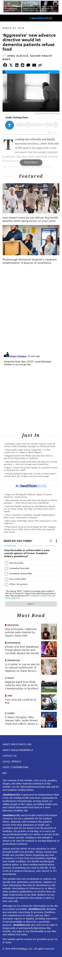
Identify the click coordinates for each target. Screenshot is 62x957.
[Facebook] (5, 66)
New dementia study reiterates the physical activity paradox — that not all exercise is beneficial (30, 463)
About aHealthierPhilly (18, 750)
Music (10, 678)
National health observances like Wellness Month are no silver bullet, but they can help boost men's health (29, 509)
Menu (56, 18)
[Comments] (28, 66)
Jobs (9, 695)
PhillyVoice (7, 18)
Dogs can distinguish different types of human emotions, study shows (28, 495)
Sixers (10, 713)
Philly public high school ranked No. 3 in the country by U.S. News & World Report (27, 451)
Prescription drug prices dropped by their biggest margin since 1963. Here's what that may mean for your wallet (30, 529)
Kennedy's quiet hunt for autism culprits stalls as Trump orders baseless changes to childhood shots (30, 445)
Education (13, 625)
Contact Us (10, 756)
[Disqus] (31, 308)
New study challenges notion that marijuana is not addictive (30, 522)
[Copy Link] (40, 66)
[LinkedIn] (16, 66)
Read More (31, 162)
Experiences (14, 642)
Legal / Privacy (12, 761)
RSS (5, 773)
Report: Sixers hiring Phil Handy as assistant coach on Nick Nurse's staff (30, 469)
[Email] (34, 66)
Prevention (13, 660)
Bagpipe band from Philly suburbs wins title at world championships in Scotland (28, 457)
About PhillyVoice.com (17, 744)
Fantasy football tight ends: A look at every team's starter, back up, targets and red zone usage (30, 475)
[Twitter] (11, 66)
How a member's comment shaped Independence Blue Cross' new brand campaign (29, 516)
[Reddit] (22, 66)
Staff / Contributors (15, 767)
